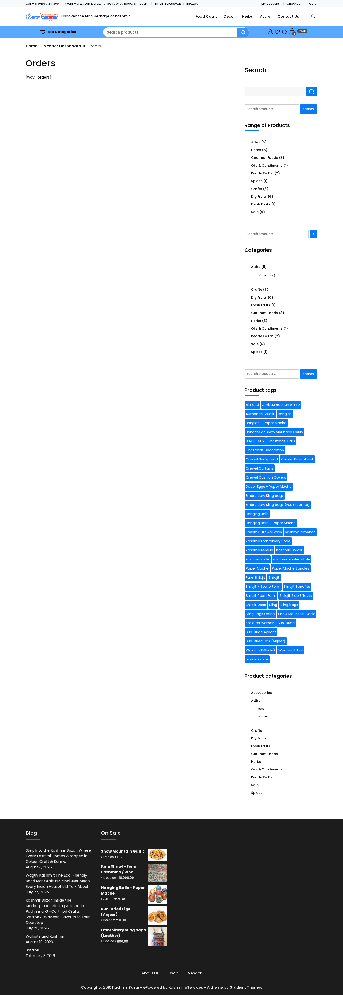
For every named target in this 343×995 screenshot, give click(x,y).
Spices (256, 181)
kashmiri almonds (300, 531)
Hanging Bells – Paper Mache (271, 522)
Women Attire (290, 650)
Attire (265, 16)
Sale (255, 212)
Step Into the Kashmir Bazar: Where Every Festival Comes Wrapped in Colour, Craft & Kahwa (58, 856)
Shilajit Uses (256, 604)
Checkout (294, 3)
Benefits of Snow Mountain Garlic (274, 431)
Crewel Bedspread (262, 459)
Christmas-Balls (281, 441)
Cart (312, 3)
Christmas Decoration (265, 450)
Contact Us (288, 16)
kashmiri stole (258, 559)
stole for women (260, 622)
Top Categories (61, 31)
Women (264, 275)
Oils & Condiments (267, 165)
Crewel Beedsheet (297, 459)
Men (261, 709)
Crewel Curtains (259, 468)
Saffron (32, 950)
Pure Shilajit (255, 577)
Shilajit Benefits (297, 586)
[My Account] (270, 31)
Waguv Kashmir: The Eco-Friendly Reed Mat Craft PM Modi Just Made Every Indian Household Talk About (58, 881)
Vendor (195, 973)
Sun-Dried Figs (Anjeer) (265, 641)
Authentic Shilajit (260, 413)
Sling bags (289, 604)
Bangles (285, 413)
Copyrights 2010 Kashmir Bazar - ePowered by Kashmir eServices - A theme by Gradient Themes (171, 987)
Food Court (206, 16)
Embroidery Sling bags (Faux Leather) (278, 504)
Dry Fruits (259, 196)
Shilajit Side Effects (296, 595)
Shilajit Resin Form (261, 595)
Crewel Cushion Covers (266, 477)
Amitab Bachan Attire (281, 404)
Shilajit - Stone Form (263, 586)
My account (270, 3)
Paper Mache (257, 568)
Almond (252, 404)
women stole (257, 659)
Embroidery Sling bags (265, 495)
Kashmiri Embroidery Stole (268, 541)
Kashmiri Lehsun (259, 550)
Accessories (261, 692)
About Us (150, 973)
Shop (173, 973)
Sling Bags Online (260, 613)
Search (255, 70)
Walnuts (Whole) (260, 650)
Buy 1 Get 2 (255, 441)
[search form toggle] (313, 16)
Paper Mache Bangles (290, 568)
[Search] (314, 234)
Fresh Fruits (260, 204)
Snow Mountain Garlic (296, 613)
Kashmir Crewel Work (264, 531)
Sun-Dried (286, 622)
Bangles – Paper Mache (266, 422)
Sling (273, 604)
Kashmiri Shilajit (289, 550)
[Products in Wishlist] (277, 31)
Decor (229, 16)
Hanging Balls (257, 513)
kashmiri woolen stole (291, 559)
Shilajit (274, 577)
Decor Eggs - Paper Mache (269, 486)
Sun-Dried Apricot (261, 631)
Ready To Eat (262, 173)
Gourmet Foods (264, 157)
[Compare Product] (284, 31)
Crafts (256, 189)
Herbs (247, 16)
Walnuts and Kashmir (45, 936)
